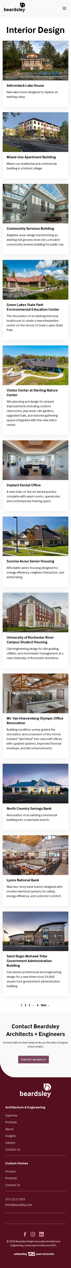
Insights (10, 1136)
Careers (10, 1142)
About (9, 1129)
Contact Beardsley (33, 1059)
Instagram (33, 1234)
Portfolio (11, 1122)
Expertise (11, 1115)
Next (43, 1005)
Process (10, 1171)
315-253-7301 (15, 1199)
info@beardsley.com (18, 1205)
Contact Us (12, 1149)
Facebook (25, 1234)
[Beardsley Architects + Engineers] (14, 7)
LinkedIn (41, 1234)
